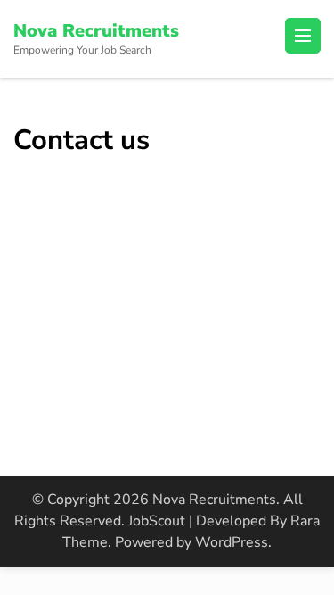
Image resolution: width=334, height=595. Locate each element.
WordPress (231, 542)
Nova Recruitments (96, 31)
